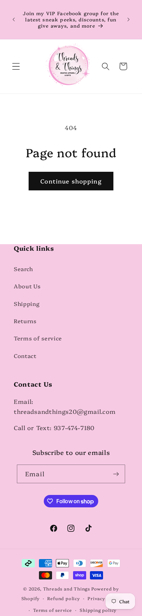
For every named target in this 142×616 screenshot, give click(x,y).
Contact (25, 355)
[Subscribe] (116, 474)
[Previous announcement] (13, 19)
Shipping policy (98, 610)
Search (23, 268)
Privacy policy (104, 598)
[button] (16, 66)
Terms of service (38, 338)
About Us (27, 286)
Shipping (27, 303)
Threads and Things (66, 589)
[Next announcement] (128, 19)
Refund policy (63, 598)
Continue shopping (71, 181)
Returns (25, 321)
